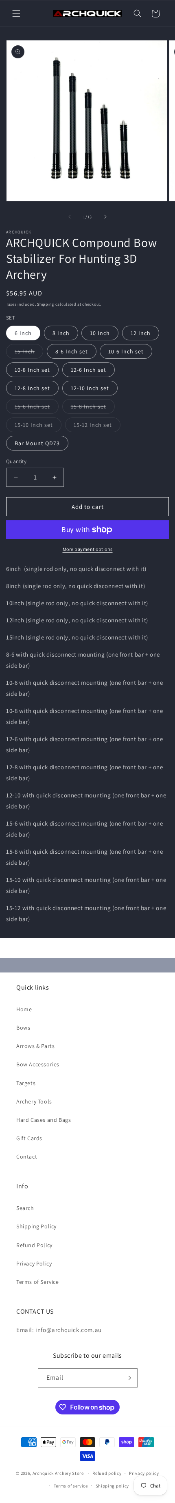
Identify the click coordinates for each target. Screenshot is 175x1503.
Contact (26, 1156)
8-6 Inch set (71, 351)
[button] (16, 13)
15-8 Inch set (93, 408)
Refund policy (106, 1473)
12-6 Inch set (88, 369)
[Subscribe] (128, 1378)
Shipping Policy (36, 1226)
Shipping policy (112, 1486)
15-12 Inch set (97, 426)
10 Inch (100, 333)
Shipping (45, 304)
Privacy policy (144, 1473)
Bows (23, 1027)
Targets (25, 1083)
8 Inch (61, 333)
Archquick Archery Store (58, 1473)
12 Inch (141, 333)
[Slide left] (70, 217)
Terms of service (71, 1486)
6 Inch (23, 333)
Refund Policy (34, 1245)
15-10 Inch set (38, 426)
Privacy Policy (34, 1263)
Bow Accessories (37, 1064)
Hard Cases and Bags (43, 1119)
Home (24, 1009)
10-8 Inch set (32, 369)
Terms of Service (37, 1281)
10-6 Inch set (126, 351)
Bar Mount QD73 (37, 443)
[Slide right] (105, 217)
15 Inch (29, 353)
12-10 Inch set (90, 388)
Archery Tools (34, 1101)
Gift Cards (29, 1138)
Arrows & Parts (35, 1046)
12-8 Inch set (32, 388)
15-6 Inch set (37, 408)
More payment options (88, 549)
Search (25, 1208)
